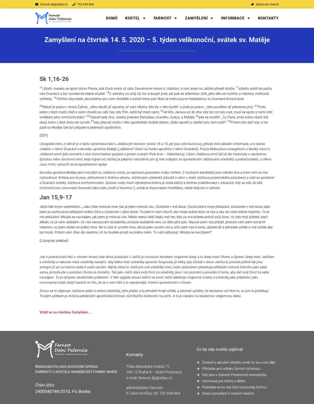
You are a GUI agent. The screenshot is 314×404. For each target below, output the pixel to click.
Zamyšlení (196, 18)
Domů (112, 18)
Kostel (132, 18)
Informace (232, 18)
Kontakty (268, 18)
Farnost (163, 18)
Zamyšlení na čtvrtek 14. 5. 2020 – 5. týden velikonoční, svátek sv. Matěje (157, 40)
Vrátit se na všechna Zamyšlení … (65, 312)
